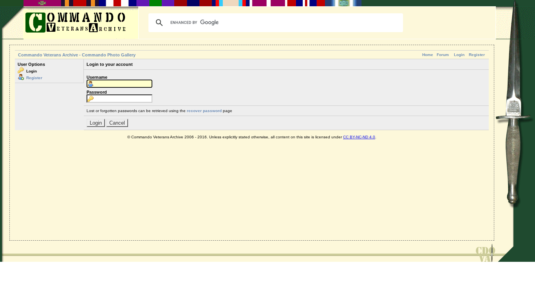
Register (477, 55)
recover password (204, 111)
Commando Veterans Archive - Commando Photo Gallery (77, 55)
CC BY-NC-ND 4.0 (359, 137)
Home (427, 55)
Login (459, 55)
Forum (443, 55)
